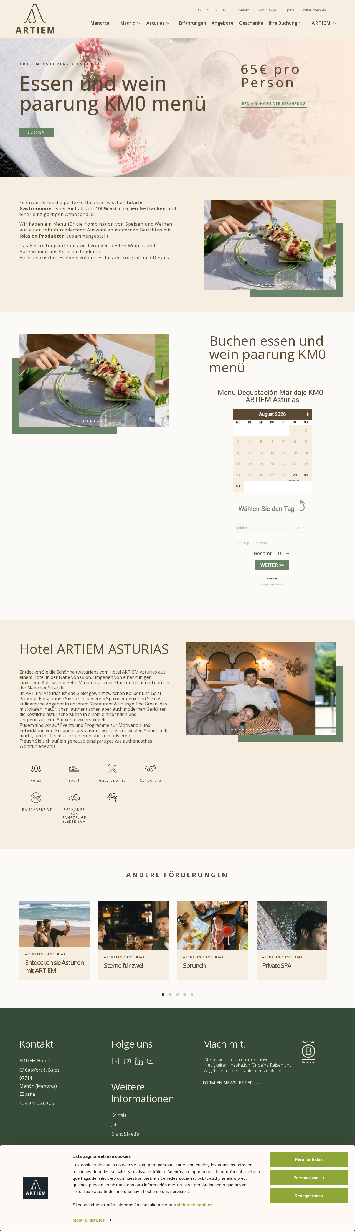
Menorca (100, 23)
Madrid (128, 23)
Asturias (156, 23)
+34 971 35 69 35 (36, 1103)
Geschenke (251, 23)
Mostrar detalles (89, 1220)
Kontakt (243, 10)
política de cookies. (194, 1204)
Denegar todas (309, 1195)
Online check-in (313, 10)
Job (114, 1125)
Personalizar (305, 1177)
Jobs (290, 10)
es (207, 10)
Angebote (223, 23)
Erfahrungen (192, 23)
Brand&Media (125, 1134)
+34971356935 (268, 10)
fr (223, 10)
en (215, 10)
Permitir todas (309, 1159)
